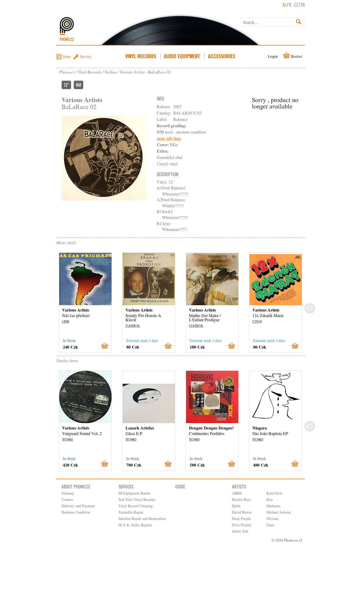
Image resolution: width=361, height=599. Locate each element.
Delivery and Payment (78, 505)
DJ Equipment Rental (134, 493)
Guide (180, 486)
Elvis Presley (242, 524)
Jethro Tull (240, 531)
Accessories (221, 56)
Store (67, 56)
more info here (169, 138)
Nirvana (272, 518)
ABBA (237, 493)
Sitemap (68, 493)
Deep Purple (241, 518)
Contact (67, 499)
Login (273, 56)
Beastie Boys (241, 499)
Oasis (270, 524)
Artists (239, 486)
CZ (296, 5)
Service (85, 56)
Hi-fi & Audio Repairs (135, 524)
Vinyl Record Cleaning (135, 505)
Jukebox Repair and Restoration (142, 518)
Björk (236, 505)
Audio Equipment (182, 56)
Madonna (273, 505)
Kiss (269, 499)
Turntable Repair (131, 512)
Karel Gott (274, 493)
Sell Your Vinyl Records (136, 499)
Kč (284, 5)
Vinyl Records (140, 56)
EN (303, 5)
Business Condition (76, 512)
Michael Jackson (278, 512)
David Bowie (242, 512)
